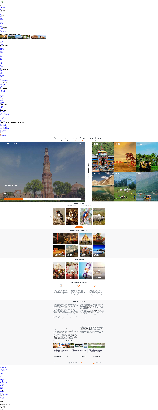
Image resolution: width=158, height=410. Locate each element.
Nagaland (1, 17)
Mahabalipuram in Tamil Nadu (90, 307)
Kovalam (96, 312)
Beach (1, 72)
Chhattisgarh (1, 26)
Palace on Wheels (2, 83)
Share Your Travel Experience (4, 394)
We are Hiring (2, 393)
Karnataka (1, 12)
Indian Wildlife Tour (2, 89)
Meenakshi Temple (56, 337)
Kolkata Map (56, 361)
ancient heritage (70, 305)
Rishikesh (75, 335)
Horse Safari (1, 50)
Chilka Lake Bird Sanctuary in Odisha (97, 328)
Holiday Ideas (2, 33)
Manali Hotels (2, 101)
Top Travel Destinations (3, 370)
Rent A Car (1, 372)
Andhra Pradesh (2, 13)
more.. (55, 362)
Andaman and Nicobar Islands (4, 28)
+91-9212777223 (3, 135)
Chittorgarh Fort (68, 329)
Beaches (1, 42)
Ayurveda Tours (2, 75)
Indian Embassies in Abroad (72, 361)
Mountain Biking (2, 49)
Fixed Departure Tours (3, 367)
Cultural (1, 76)
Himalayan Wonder (2, 91)
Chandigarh (1, 30)
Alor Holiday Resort (2, 113)
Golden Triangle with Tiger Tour (4, 80)
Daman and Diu (2, 32)
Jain (0, 57)
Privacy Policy (2, 397)
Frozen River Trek (2, 81)
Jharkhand (1, 19)
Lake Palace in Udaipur (64, 328)
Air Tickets (1, 373)
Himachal (1, 64)
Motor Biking (2, 47)
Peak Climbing (2, 48)
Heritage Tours (2, 74)
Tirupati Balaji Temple (62, 337)
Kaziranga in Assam (84, 325)
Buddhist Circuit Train (3, 86)
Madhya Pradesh (2, 65)
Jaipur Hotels (1, 100)
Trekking (1, 46)
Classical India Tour (2, 79)
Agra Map (56, 357)
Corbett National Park (3, 106)
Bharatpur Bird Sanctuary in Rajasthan (86, 328)
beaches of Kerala (90, 311)
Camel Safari (1, 51)
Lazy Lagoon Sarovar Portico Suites (4, 114)
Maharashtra (1, 23)
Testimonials (1, 387)
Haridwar (72, 335)
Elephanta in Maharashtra (88, 306)
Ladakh (1, 29)
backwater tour (96, 310)
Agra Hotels (1, 99)
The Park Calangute (2, 111)
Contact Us (1, 375)
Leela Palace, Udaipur (3, 119)
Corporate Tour (2, 371)
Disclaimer (1, 392)
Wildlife (1, 40)
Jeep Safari (1, 52)
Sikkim (1, 16)
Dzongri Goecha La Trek (3, 96)
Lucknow (82, 361)
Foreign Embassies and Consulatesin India (73, 363)
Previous (51, 217)
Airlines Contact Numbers (97, 361)
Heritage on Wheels (2, 84)
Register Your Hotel (2, 389)
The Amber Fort (61, 330)
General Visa (69, 357)
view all (5, 193)
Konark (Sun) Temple (68, 337)
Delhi (82, 357)
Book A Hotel (2, 384)
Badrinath (69, 335)
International (2, 131)
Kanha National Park (2, 107)
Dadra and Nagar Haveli (3, 31)
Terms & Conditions (2, 391)
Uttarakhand (1, 8)
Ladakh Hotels (2, 102)
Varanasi (54, 336)
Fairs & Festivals (96, 357)
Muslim (1, 58)
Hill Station (1, 41)
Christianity (1, 56)
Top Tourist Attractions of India (4, 368)
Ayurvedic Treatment (94, 315)
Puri (65, 336)
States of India (2, 381)
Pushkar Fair (69, 331)
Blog (0, 376)
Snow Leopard (2, 95)
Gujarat (1, 22)
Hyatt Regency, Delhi (3, 118)
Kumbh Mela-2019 (2, 377)
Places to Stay (2, 97)
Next (107, 217)
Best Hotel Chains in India (3, 369)
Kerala (1, 11)
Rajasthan (1, 6)
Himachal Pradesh (2, 7)
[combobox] (80, 143)
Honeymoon (1, 44)
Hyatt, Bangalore (2, 117)
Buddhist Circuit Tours (3, 90)
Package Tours (2, 366)
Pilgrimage (1, 73)
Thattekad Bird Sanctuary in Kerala (85, 329)
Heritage (1, 43)
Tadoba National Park (3, 108)
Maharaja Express (2, 85)
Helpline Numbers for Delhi (98, 362)
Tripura (1, 18)
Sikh (0, 55)
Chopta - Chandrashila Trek (3, 94)
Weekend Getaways (2, 121)
